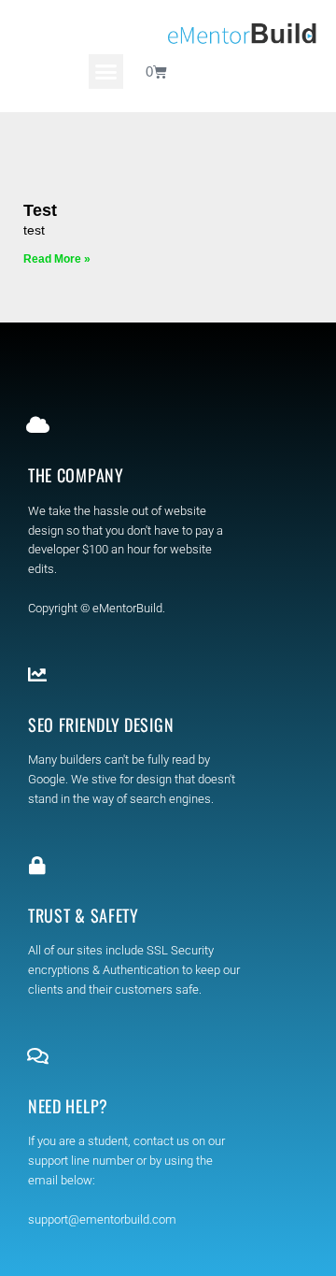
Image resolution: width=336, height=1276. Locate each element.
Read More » (57, 258)
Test (40, 210)
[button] (106, 72)
